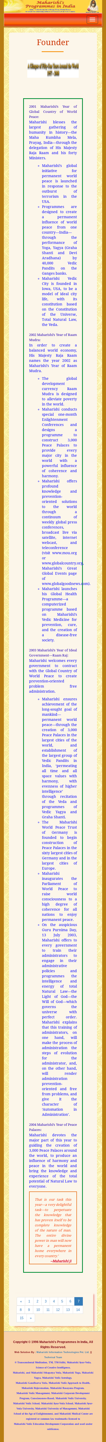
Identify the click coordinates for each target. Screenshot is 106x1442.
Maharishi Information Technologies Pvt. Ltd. (63, 1352)
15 (21, 1318)
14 (78, 1309)
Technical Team (53, 1357)
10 (38, 1309)
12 (58, 1309)
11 (48, 1309)
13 (68, 1309)
